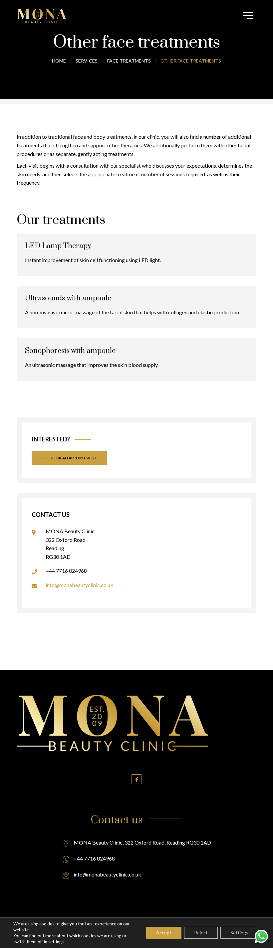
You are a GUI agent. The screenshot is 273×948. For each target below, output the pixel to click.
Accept (163, 932)
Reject (201, 932)
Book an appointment (73, 457)
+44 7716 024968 (66, 570)
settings (56, 941)
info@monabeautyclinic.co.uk (79, 585)
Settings (239, 932)
